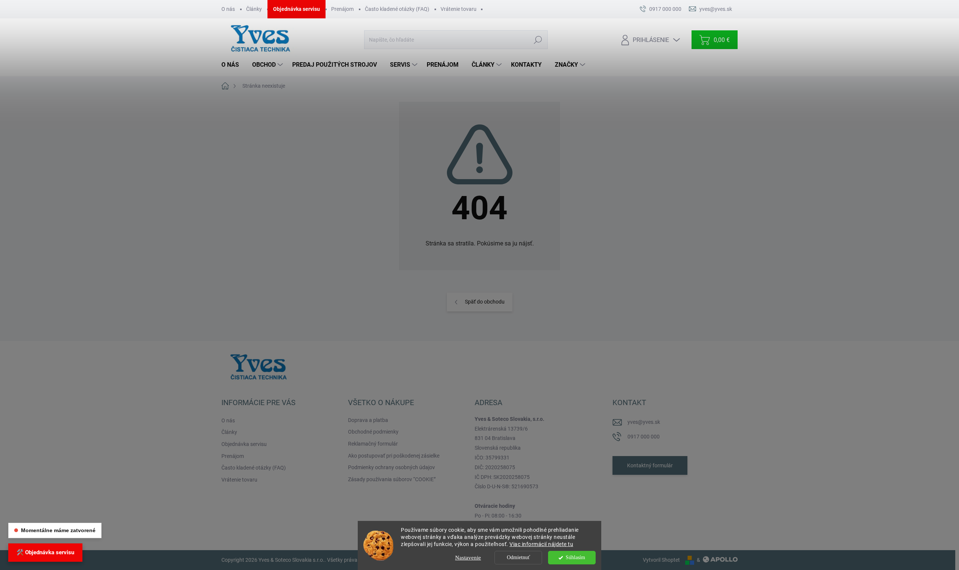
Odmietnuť (518, 557)
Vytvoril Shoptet (661, 560)
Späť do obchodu (485, 302)
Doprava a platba (368, 420)
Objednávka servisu (296, 9)
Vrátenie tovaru (459, 9)
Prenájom (342, 9)
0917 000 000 (643, 437)
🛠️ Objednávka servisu (45, 552)
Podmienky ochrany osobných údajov (391, 467)
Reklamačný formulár (373, 444)
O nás (228, 9)
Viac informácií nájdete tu (541, 544)
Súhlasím (575, 557)
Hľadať (538, 40)
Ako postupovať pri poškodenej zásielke (393, 456)
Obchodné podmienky (373, 432)
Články (254, 9)
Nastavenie (468, 558)
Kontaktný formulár (650, 465)
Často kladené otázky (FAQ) (397, 9)
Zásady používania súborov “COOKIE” (392, 479)
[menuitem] (233, 65)
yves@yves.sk (643, 422)
